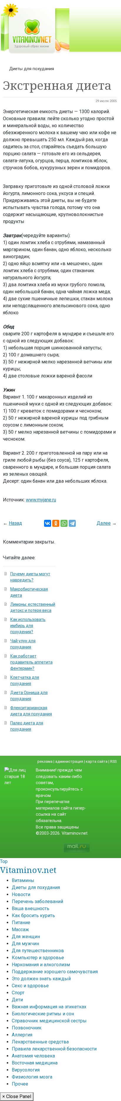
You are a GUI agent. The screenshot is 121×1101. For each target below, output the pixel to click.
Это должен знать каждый (41, 978)
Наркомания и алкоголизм (41, 964)
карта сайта (96, 761)
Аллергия (22, 1035)
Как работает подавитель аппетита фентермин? (31, 662)
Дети (17, 999)
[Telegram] (72, 523)
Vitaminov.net (28, 869)
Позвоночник (26, 1028)
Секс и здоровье (30, 985)
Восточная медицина (35, 1063)
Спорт (18, 992)
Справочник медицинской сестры (49, 1021)
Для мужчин (25, 943)
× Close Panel (16, 1096)
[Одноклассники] (55, 523)
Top (4, 861)
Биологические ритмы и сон (43, 1014)
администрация (69, 761)
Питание (21, 922)
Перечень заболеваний (37, 901)
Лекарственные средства (40, 1042)
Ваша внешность (30, 908)
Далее (104, 523)
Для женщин (26, 936)
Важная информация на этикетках (49, 1006)
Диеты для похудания (31, 68)
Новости (21, 894)
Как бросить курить (33, 915)
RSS (113, 761)
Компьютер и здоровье (38, 957)
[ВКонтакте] (47, 523)
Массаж (20, 929)
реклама (45, 761)
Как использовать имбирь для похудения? (28, 625)
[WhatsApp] (64, 523)
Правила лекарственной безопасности (54, 1049)
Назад (15, 523)
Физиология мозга (32, 1077)
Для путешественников (38, 950)
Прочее (20, 1084)
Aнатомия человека (33, 1056)
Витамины (23, 880)
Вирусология (26, 1070)
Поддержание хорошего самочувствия (55, 971)
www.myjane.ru (41, 500)
